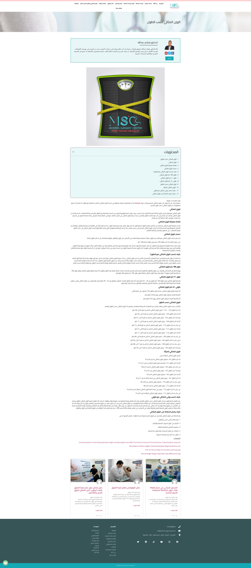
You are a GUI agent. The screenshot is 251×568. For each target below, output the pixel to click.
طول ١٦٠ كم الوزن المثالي (168, 178)
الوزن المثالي (172, 162)
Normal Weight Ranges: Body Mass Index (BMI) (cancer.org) (160, 453)
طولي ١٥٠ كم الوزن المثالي (168, 181)
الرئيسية (161, 3)
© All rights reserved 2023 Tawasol (125, 565)
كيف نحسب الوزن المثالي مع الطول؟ (164, 171)
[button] (155, 3)
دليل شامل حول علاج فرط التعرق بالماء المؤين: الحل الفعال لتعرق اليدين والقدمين (88, 490)
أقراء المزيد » (173, 510)
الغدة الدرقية (102, 3)
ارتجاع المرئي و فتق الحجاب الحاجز (88, 3)
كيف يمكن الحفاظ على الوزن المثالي (164, 193)
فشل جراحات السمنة (129, 3)
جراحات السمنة (139, 3)
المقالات (76, 3)
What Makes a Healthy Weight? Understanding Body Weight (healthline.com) (154, 446)
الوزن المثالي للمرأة (170, 187)
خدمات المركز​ (148, 3)
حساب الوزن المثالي (170, 168)
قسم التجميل (118, 3)
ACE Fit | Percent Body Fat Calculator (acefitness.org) (162, 449)
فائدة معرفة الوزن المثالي (167, 165)
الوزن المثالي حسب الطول (168, 159)
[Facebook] (172, 53)
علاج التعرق (111, 3)
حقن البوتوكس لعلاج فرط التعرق (126, 488)
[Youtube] (166, 53)
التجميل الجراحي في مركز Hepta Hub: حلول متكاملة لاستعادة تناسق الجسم (163, 490)
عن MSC (155, 3)
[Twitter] (169, 53)
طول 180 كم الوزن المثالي (168, 175)
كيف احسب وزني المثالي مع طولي (165, 190)
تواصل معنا (119, 8)
